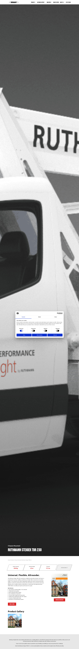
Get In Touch (68, 2)
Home (9, 559)
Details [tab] (39, 316)
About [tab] (55, 316)
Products (33, 2)
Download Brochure (59, 600)
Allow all (55, 335)
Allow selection (39, 335)
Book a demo (12, 604)
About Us (61, 2)
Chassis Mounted (14, 546)
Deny (24, 335)
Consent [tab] (23, 316)
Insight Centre (56, 2)
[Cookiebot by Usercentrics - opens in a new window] (58, 313)
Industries (49, 2)
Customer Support (40, 2)
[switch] (33, 331)
